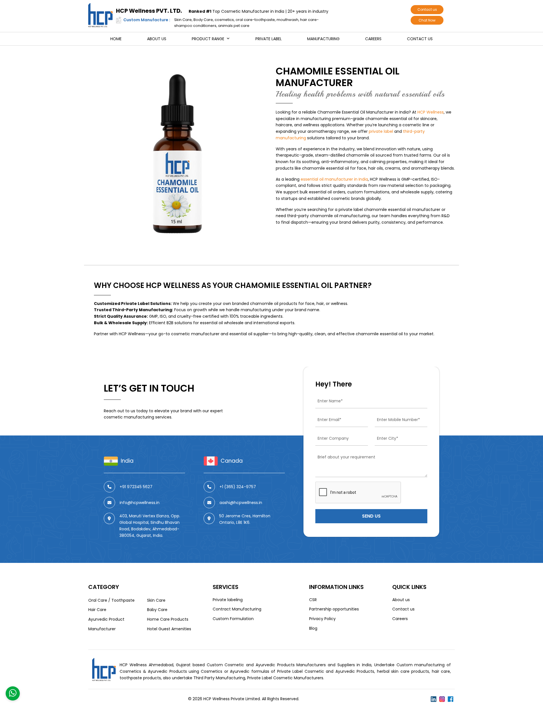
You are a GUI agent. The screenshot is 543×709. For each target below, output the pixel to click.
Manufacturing (323, 39)
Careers (373, 39)
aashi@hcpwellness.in (240, 502)
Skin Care (156, 600)
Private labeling (228, 600)
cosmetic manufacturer (195, 334)
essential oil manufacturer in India (334, 179)
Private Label (268, 39)
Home (116, 39)
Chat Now (427, 20)
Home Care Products (167, 619)
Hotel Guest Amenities (169, 629)
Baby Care (157, 609)
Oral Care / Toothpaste (111, 600)
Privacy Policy (322, 619)
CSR (313, 600)
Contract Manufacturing (237, 609)
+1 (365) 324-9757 (237, 486)
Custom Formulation (233, 619)
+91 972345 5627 (136, 486)
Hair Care (97, 609)
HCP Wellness (430, 112)
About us (156, 39)
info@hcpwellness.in (140, 502)
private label (381, 131)
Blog (313, 628)
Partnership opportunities (334, 609)
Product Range (208, 39)
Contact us (427, 9)
